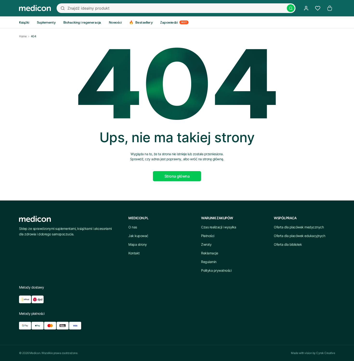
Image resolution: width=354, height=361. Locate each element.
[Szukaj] (291, 8)
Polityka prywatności (216, 270)
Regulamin (208, 262)
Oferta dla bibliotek (288, 244)
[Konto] (306, 8)
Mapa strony (137, 244)
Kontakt (134, 253)
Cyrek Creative (325, 353)
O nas (132, 227)
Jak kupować (138, 236)
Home (22, 36)
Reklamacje (209, 253)
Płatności (207, 236)
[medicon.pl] (35, 8)
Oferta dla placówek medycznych (299, 227)
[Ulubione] (317, 8)
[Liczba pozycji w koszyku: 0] (329, 8)
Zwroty (206, 244)
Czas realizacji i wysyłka (218, 227)
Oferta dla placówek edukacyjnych (299, 236)
